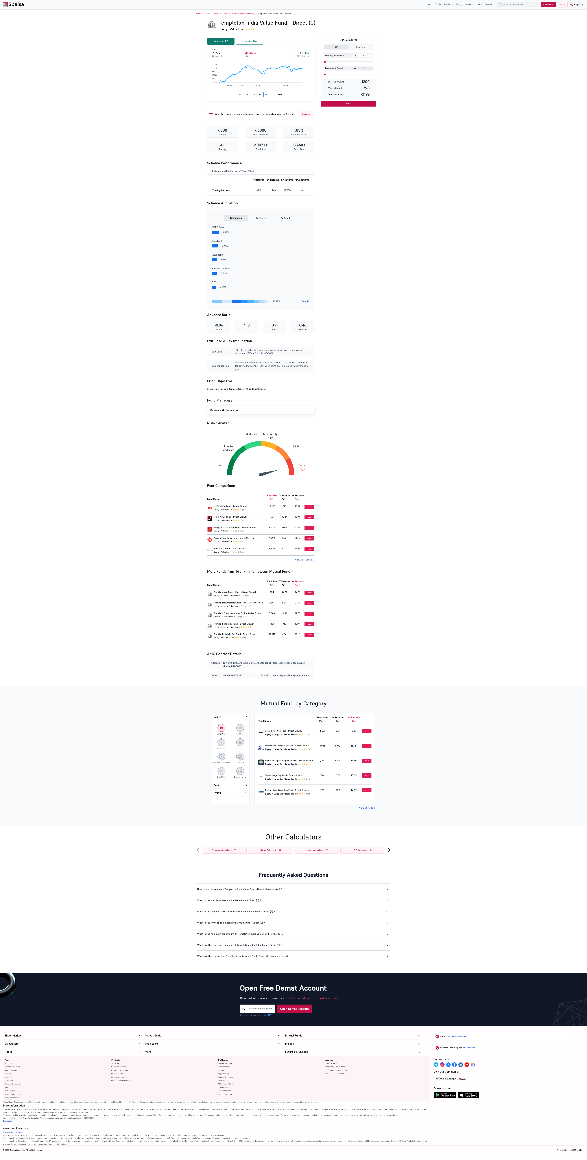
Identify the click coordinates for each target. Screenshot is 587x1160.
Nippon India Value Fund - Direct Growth (234, 538)
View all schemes (303, 559)
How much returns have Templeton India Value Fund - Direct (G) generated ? (239, 889)
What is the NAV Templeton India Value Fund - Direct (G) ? (229, 900)
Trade (438, 4)
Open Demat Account (294, 1009)
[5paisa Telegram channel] (436, 1064)
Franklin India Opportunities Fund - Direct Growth (238, 602)
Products (448, 4)
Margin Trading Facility (120, 1080)
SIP (336, 47)
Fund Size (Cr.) (272, 497)
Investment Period (334, 68)
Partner (488, 4)
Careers (8, 1073)
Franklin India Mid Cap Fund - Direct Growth (235, 634)
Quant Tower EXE (225, 1094)
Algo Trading (223, 1073)
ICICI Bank (217, 254)
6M (254, 94)
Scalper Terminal (225, 1063)
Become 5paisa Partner (335, 1067)
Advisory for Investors (14, 1132)
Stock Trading (117, 1063)
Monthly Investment (335, 55)
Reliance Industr (221, 268)
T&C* (268, 1015)
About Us (8, 1063)
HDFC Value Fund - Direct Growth (230, 516)
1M (240, 94)
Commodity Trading (119, 1070)
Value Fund (237, 29)
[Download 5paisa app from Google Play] (445, 1096)
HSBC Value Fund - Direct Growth (230, 506)
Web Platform (223, 1067)
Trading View (223, 1087)
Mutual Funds (212, 13)
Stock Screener (117, 1077)
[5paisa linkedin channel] (460, 1064)
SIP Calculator (360, 850)
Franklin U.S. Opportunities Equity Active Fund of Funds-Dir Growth (238, 613)
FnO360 (221, 1070)
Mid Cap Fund (227, 637)
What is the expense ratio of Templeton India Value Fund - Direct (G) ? (236, 911)
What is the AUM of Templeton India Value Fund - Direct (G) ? (231, 922)
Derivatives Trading (119, 1067)
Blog (6, 1087)
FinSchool (9, 1080)
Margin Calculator (268, 850)
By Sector (260, 217)
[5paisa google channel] (473, 1064)
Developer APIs (224, 1091)
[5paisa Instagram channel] (442, 1064)
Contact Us (7, 1121)
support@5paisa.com (456, 1036)
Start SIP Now (548, 5)
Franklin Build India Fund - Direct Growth (234, 623)
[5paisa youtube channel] (466, 1064)
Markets (469, 4)
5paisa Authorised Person (336, 1070)
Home (198, 13)
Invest (429, 4)
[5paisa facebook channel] (454, 1064)
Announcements (12, 1097)
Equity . (224, 29)
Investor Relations (12, 1067)
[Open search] (500, 5)
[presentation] (197, 850)
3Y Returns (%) (297, 497)
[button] (576, 5)
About (7, 1060)
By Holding (236, 217)
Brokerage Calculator (222, 850)
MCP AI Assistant (225, 1084)
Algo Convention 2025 (14, 1070)
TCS (214, 282)
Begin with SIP (221, 41)
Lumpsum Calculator (314, 850)
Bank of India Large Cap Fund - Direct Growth (287, 790)
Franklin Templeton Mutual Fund (238, 13)
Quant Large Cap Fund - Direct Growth (283, 730)
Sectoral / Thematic (229, 595)
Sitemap (8, 1077)
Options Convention (13, 1084)
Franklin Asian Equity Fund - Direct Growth (235, 592)
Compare (306, 114)
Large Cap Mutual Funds (285, 734)
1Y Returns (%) (284, 497)
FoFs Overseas (227, 617)
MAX (280, 94)
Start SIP (348, 104)
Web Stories (10, 1091)
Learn (479, 4)
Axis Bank (217, 240)
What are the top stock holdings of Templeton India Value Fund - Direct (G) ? (239, 944)
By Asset (285, 217)
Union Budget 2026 (12, 1094)
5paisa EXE (223, 1080)
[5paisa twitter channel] (448, 1064)
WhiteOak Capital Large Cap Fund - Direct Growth (289, 760)
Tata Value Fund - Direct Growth (230, 548)
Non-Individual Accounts (335, 1073)
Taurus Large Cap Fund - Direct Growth (284, 775)
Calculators (12, 1043)
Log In (562, 5)
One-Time (360, 47)
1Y (260, 94)
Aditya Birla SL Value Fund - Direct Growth (235, 527)
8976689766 (469, 1047)
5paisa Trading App (226, 1077)
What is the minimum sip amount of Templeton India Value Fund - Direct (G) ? (240, 933)
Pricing (459, 4)
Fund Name (213, 499)
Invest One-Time (250, 41)
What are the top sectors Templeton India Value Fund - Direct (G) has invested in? (242, 956)
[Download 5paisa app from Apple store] (469, 1096)
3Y (266, 94)
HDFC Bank (218, 227)
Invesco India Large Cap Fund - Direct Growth (287, 745)
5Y (272, 94)
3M (246, 94)
